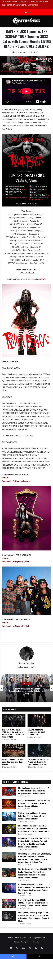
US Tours (26, 683)
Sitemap (36, 942)
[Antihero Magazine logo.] (26, 21)
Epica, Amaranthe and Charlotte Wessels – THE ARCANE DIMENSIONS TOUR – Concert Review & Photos (34, 803)
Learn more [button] (33, 5)
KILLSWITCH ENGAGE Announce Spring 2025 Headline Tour (36, 732)
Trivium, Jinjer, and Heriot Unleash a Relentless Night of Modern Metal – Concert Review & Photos (32, 816)
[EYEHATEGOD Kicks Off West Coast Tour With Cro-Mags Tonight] (13, 750)
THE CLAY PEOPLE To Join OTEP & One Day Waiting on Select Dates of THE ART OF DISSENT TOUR (13, 733)
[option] (26, 688)
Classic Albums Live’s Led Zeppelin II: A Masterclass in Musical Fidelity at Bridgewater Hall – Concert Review (33, 790)
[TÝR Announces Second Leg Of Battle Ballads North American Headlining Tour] (39, 750)
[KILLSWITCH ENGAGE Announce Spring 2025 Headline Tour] (39, 720)
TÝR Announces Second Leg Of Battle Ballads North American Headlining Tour (38, 761)
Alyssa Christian (20, 52)
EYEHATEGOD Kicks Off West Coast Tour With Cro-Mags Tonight (13, 761)
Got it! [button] (26, 12)
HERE (42, 279)
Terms (29, 942)
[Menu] (49, 22)
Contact (17, 942)
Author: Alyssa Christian (26, 667)
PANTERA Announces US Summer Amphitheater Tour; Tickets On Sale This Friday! (26, 691)
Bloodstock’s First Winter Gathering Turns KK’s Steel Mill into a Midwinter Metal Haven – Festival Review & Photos (33, 828)
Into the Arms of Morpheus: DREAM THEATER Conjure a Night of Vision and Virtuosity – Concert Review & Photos (33, 903)
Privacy (23, 942)
